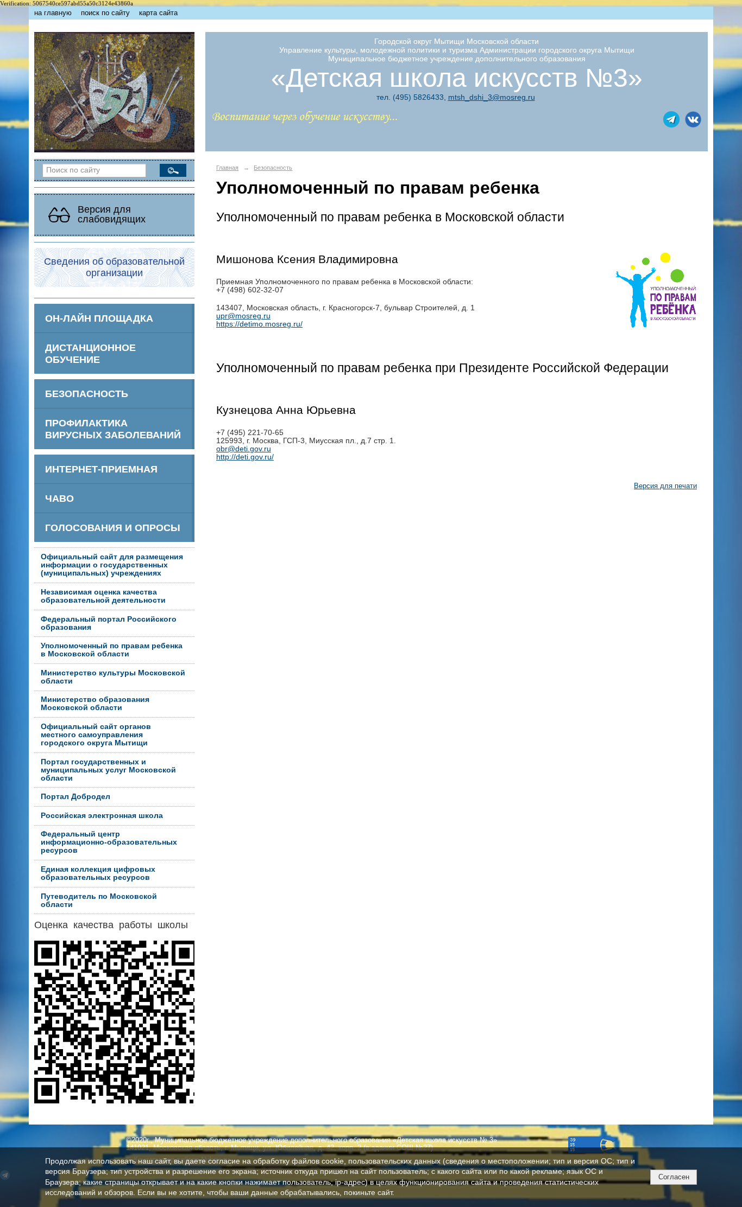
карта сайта (158, 13)
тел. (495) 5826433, (411, 97)
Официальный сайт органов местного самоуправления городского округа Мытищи (96, 735)
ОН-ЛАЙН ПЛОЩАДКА (99, 318)
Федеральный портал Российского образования (109, 623)
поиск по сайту (105, 13)
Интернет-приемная (101, 469)
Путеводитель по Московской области (99, 900)
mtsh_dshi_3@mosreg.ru (491, 97)
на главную (53, 13)
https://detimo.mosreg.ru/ (259, 324)
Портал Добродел (75, 797)
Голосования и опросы (112, 527)
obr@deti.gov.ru (243, 449)
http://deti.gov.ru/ (245, 457)
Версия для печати (665, 486)
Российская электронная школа (102, 816)
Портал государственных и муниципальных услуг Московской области (108, 770)
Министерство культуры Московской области (113, 677)
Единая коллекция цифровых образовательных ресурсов (98, 873)
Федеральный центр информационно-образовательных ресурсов (109, 842)
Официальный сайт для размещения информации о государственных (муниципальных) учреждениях (112, 565)
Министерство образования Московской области (95, 703)
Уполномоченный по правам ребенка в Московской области (112, 650)
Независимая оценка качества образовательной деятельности (103, 596)
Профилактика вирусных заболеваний (113, 428)
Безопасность (273, 167)
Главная (227, 167)
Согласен (673, 1177)
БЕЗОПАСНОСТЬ (86, 393)
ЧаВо (59, 498)
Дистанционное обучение (90, 353)
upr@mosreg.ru (243, 316)
